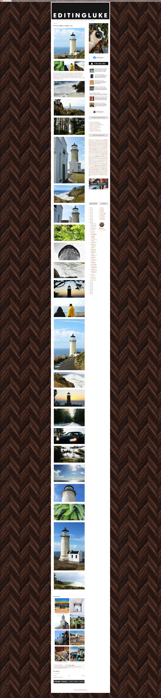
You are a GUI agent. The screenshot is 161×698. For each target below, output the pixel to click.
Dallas (96, 147)
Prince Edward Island (99, 164)
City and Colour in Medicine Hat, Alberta (94, 269)
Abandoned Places (92, 139)
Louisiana (90, 154)
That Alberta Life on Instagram (93, 247)
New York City (93, 160)
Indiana (94, 152)
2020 (90, 216)
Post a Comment (57, 673)
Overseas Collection (102, 216)
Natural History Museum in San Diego (94, 260)
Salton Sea (105, 167)
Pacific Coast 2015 (64, 666)
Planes (93, 164)
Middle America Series (100, 156)
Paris (103, 163)
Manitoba (94, 154)
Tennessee (106, 170)
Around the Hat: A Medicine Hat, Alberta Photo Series (96, 124)
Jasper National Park (105, 152)
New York (90, 160)
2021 (90, 215)
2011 (90, 287)
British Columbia (100, 143)
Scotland (93, 169)
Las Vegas (97, 153)
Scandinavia (90, 169)
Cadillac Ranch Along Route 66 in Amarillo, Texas (77, 661)
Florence (100, 149)
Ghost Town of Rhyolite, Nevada (77, 645)
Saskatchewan (102, 168)
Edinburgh (97, 148)
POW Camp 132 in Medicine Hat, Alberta (100, 86)
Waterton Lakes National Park (93, 174)
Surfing (93, 170)
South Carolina (100, 169)
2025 (90, 209)
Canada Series (94, 144)
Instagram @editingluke (73, 20)
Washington (79, 666)
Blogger (86, 689)
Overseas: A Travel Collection (93, 128)
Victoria (92, 173)
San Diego (92, 168)
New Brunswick (93, 159)
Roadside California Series (95, 167)
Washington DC (106, 173)
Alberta (106, 140)
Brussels (104, 143)
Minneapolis (90, 157)
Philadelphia (90, 164)
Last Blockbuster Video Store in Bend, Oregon (62, 613)
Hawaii (92, 150)
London (103, 153)
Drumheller (94, 148)
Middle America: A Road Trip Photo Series (95, 127)
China (107, 144)
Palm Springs (101, 163)
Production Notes (105, 164)
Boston (97, 143)
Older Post (83, 675)
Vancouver (104, 172)
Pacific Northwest (102, 218)
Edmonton (100, 148)
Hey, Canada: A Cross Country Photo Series (95, 125)
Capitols (103, 144)
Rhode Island (90, 167)
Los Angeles (106, 153)
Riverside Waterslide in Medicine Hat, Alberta (101, 68)
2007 (90, 293)
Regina (106, 165)
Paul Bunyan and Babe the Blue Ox (93, 242)
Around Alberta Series (99, 141)
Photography (68, 666)
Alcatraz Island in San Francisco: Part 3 (93, 245)
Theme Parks (99, 171)
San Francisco (96, 168)
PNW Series (71, 666)
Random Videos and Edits (99, 165)
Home (53, 20)
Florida (102, 149)
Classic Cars (96, 145)
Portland (95, 164)
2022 (90, 213)
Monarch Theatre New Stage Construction (62, 661)
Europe (105, 148)
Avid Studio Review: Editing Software (100, 74)
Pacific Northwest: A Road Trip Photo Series (95, 129)
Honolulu (98, 150)
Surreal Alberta (96, 170)
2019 (90, 218)
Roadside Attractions (75, 666)
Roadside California (102, 219)
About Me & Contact (91, 20)
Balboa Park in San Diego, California (93, 250)
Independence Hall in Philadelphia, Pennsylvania (62, 629)
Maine (92, 154)
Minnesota (93, 157)
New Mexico (102, 159)
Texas (89, 171)
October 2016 (92, 226)
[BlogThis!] (69, 665)
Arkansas (95, 141)
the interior (67, 76)
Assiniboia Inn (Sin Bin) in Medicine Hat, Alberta (101, 96)
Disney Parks (106, 147)
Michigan (94, 156)
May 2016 (92, 274)
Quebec (90, 165)
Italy (99, 152)
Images (58, 666)
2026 (90, 207)
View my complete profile (102, 229)
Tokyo (103, 171)
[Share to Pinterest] (73, 665)
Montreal (103, 157)
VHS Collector (101, 172)
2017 (90, 221)
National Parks (105, 158)
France (105, 149)
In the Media (91, 152)
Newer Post (55, 675)
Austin (98, 142)
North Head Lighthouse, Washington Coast (94, 234)
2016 (90, 222)
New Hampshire (96, 159)
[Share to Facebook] (72, 665)
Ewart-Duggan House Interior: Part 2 (99, 80)
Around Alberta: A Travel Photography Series (95, 123)
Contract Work (105, 145)
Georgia (107, 149)
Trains (107, 171)
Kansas (89, 153)
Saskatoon (106, 168)
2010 (90, 289)
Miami (92, 156)
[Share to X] (71, 665)
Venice (107, 172)
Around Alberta (102, 209)
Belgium (91, 143)
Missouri (99, 157)
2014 (90, 283)
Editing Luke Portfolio (103, 214)
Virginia (99, 173)
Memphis (90, 156)
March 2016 (92, 277)
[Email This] (68, 665)
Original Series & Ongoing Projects (62, 20)
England (103, 148)
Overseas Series (91, 163)
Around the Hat (102, 210)
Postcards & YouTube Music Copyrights (95, 92)
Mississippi (96, 157)
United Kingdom (91, 172)
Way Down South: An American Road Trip (94, 272)
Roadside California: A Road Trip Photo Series (96, 130)
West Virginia (98, 174)
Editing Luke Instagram (103, 212)
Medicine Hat (105, 154)
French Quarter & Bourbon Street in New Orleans (62, 645)
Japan (101, 152)
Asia (94, 142)
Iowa (98, 152)
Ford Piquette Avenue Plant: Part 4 (93, 258)
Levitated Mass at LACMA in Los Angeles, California (77, 613)
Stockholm (90, 170)
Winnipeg (101, 174)
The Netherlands (92, 171)
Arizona (93, 141)
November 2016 (93, 225)
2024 (90, 210)
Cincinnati (93, 145)
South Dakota (103, 169)
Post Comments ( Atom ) (60, 677)
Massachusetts (100, 154)
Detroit (103, 147)
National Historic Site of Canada (97, 158)
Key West (94, 153)
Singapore (97, 169)
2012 (90, 286)
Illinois (107, 150)
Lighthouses (60, 666)
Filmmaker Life (95, 149)
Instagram (96, 152)
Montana (101, 157)
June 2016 (92, 232)
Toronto (105, 171)
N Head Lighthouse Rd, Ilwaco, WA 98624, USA (61, 667)
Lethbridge (100, 153)
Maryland (96, 154)
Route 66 (102, 167)
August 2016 (92, 229)
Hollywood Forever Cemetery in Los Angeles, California (77, 629)
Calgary (106, 143)
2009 (90, 290)
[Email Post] (66, 665)
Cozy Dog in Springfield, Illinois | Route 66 (94, 265)
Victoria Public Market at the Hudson (94, 255)
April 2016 (92, 275)
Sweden (99, 170)
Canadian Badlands (99, 144)
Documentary (91, 148)
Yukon (89, 175)
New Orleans (106, 159)
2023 (90, 212)
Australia (100, 142)
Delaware (98, 147)
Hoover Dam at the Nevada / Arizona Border (93, 252)
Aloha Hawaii (102, 207)
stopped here (71, 74)
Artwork (92, 142)
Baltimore (102, 142)
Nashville (90, 158)
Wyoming (106, 174)
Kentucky (91, 153)
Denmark (100, 147)
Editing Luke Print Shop (83, 20)
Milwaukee (106, 156)
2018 (90, 219)
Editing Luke (102, 228)
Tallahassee (103, 170)
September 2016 (93, 228)
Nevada (90, 159)
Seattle (95, 169)
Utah (99, 172)
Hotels (101, 150)
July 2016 (92, 231)
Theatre (96, 171)
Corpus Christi (93, 147)
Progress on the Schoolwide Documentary (93, 237)
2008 (90, 292)
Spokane (106, 169)
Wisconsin (104, 174)
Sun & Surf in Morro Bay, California (94, 240)
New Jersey (99, 159)
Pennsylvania (106, 163)
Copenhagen (90, 147)
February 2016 (93, 278)
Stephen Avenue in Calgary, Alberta (93, 262)
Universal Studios (95, 172)
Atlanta (96, 142)
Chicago (105, 144)
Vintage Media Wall (95, 173)
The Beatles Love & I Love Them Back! (100, 102)
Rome (100, 167)
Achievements (97, 139)
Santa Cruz (99, 168)
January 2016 (92, 280)
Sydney (101, 170)
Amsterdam (90, 141)
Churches (90, 145)
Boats (95, 143)
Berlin (93, 143)
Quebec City (92, 165)
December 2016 (93, 223)
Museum (106, 157)
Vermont (90, 173)
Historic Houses (95, 150)
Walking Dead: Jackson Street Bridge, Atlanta (94, 267)
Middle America (102, 215)
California (90, 144)
